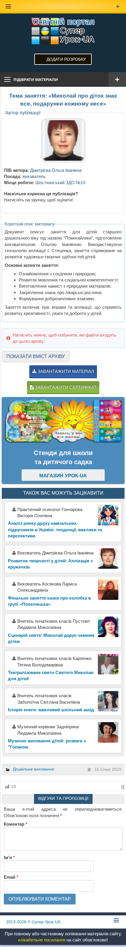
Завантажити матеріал (65, 371)
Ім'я (9, 857)
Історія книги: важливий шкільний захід (51, 709)
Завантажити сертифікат (65, 387)
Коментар (15, 824)
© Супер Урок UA (33, 921)
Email (11, 877)
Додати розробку (66, 59)
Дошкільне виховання (33, 769)
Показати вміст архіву (35, 356)
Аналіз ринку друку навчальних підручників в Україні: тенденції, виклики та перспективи (55, 529)
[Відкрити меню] (117, 79)
